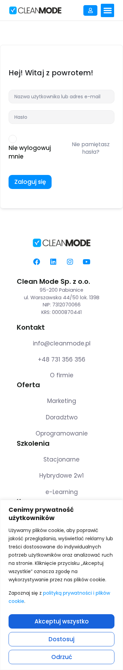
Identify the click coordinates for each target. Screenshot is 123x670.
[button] (107, 10)
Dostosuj (61, 639)
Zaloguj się (30, 182)
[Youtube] (86, 261)
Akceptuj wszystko (62, 621)
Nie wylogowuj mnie (30, 152)
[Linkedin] (53, 261)
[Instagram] (70, 261)
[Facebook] (36, 261)
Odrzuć (61, 657)
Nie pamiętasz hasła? (91, 148)
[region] (61, 585)
